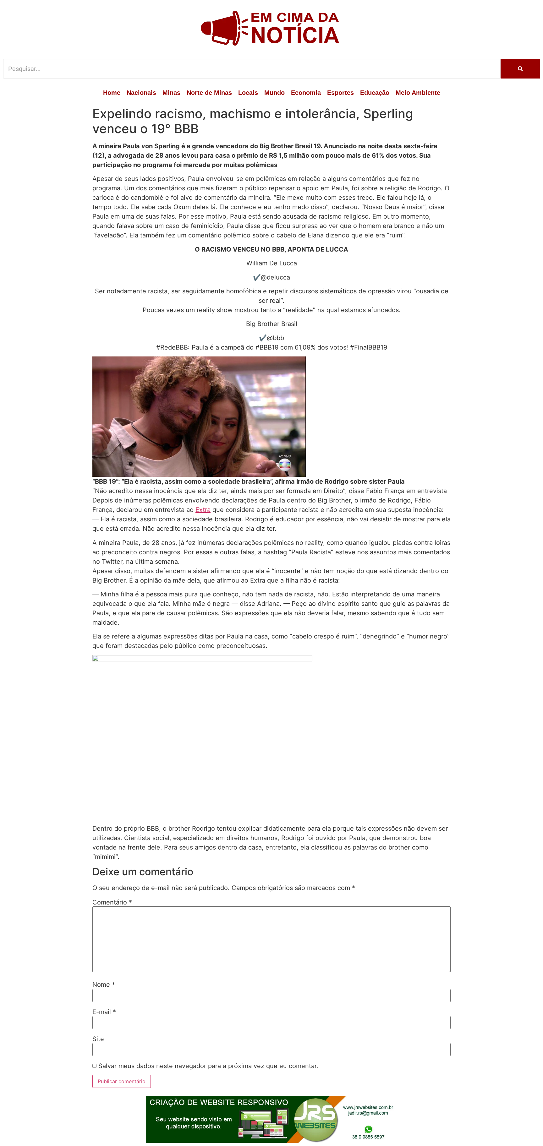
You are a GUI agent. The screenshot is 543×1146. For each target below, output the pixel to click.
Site (98, 1039)
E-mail (104, 1012)
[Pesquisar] (520, 69)
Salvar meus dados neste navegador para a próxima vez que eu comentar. (208, 1066)
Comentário (112, 902)
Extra (203, 509)
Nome (103, 984)
